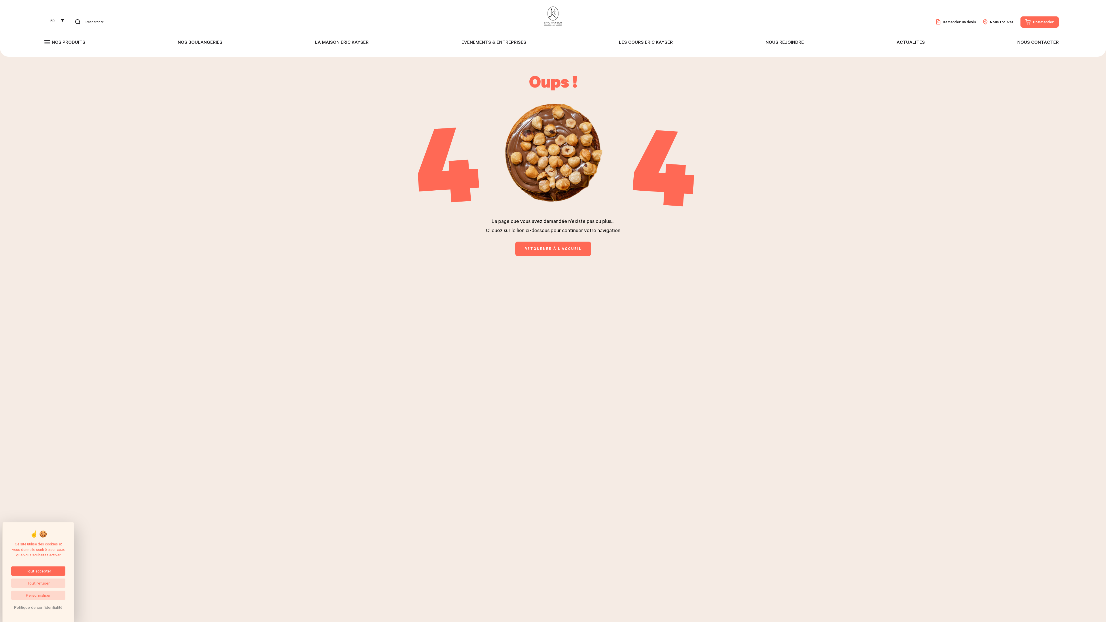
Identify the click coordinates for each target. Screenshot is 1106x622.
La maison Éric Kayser (342, 42)
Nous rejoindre (785, 42)
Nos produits (68, 42)
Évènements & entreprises (493, 42)
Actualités (911, 42)
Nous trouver (1002, 22)
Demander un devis (959, 22)
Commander (1043, 22)
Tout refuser (38, 583)
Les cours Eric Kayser (646, 42)
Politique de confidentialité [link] (38, 607)
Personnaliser (38, 595)
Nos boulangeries (200, 42)
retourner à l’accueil (553, 248)
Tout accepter (38, 570)
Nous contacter (1038, 42)
